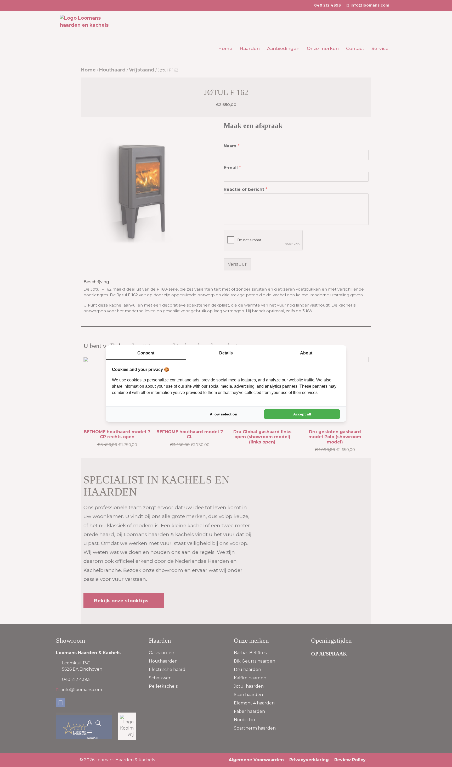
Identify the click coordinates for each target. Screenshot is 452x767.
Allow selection (223, 414)
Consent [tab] (145, 353)
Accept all (302, 414)
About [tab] (306, 353)
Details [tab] (226, 353)
